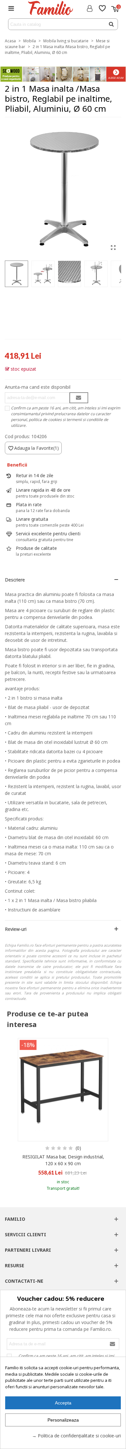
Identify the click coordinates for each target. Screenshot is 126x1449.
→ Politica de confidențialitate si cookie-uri (76, 1436)
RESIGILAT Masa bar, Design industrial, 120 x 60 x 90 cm (63, 1160)
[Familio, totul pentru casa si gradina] (50, 8)
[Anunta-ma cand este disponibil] (78, 397)
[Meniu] (11, 8)
